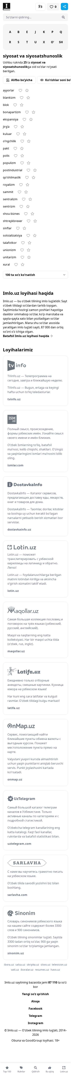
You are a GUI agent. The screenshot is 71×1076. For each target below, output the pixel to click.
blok (6, 105)
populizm (9, 163)
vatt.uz (15, 969)
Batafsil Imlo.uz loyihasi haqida (26, 336)
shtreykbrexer (12, 221)
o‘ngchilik (9, 141)
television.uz (59, 964)
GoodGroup (33, 1040)
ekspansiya (10, 119)
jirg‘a (6, 127)
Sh (61, 42)
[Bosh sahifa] (19, 6)
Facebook (35, 1009)
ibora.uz (9, 964)
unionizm (9, 250)
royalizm (9, 185)
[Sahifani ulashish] (64, 6)
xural (6, 264)
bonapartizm (12, 112)
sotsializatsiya (12, 235)
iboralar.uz (27, 969)
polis (6, 156)
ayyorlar (8, 90)
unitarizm (9, 257)
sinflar (7, 228)
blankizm (9, 98)
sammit (8, 192)
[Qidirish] (63, 17)
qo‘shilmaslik (12, 177)
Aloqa (35, 1001)
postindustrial (12, 170)
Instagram (35, 1023)
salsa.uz (20, 964)
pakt (6, 148)
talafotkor (10, 243)
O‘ (52, 42)
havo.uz (55, 969)
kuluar (7, 134)
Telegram (35, 1016)
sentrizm (9, 206)
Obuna (16, 1040)
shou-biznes (11, 214)
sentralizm (10, 199)
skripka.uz (33, 964)
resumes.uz (42, 969)
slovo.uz (45, 964)
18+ (57, 1040)
